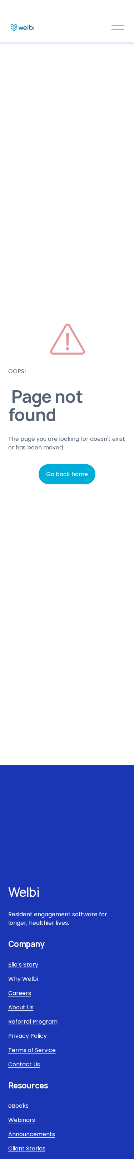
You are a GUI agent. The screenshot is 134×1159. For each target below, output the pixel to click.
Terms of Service (32, 1050)
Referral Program (33, 1022)
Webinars (21, 1120)
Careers (19, 993)
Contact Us (24, 1064)
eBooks (18, 1106)
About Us (21, 1007)
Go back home (67, 474)
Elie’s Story (23, 964)
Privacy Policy (27, 1036)
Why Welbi (23, 979)
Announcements (31, 1134)
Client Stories (26, 1148)
